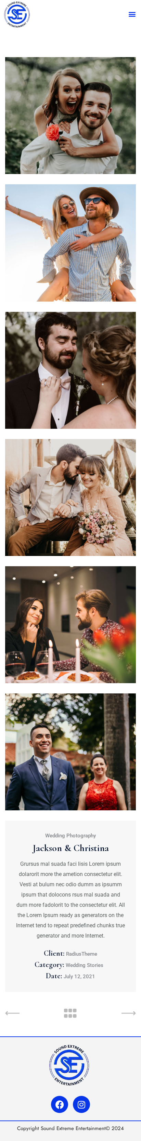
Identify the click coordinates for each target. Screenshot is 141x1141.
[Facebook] (59, 1104)
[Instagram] (81, 1104)
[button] (132, 13)
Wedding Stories (84, 965)
